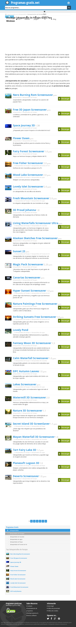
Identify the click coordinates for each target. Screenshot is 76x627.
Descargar (65, 99)
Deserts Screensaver (26, 476)
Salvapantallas (17, 97)
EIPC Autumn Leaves (26, 371)
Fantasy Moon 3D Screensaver (32, 343)
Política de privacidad (53, 608)
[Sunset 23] (9, 258)
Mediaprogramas (12, 605)
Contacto (29, 606)
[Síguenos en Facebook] (51, 619)
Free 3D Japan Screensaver (30, 109)
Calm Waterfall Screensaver (31, 358)
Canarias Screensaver (26, 277)
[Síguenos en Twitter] (48, 619)
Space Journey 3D (24, 125)
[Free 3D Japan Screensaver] (9, 116)
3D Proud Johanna (24, 210)
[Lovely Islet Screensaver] (9, 193)
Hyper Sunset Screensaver (29, 290)
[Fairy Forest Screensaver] (9, 158)
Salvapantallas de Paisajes (16, 533)
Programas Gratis (12, 527)
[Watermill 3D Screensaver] (9, 404)
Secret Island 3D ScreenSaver (31, 423)
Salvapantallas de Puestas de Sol (40, 165)
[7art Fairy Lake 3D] (9, 457)
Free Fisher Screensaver (28, 163)
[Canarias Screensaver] (9, 283)
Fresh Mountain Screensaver (31, 198)
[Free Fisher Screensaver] (9, 170)
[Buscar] (69, 7)
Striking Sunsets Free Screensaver (34, 317)
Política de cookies (52, 611)
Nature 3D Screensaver (27, 410)
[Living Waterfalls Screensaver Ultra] (9, 230)
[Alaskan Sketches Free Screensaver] (9, 245)
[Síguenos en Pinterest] (59, 619)
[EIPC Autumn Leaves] (9, 378)
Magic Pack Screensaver (28, 264)
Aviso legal (50, 606)
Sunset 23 (19, 251)
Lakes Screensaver (24, 384)
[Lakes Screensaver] (9, 391)
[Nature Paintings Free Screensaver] (9, 311)
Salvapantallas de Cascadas (39, 226)
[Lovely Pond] (9, 337)
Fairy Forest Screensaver (28, 151)
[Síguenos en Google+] (55, 619)
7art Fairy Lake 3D (24, 450)
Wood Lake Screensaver (28, 175)
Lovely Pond (20, 330)
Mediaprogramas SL (32, 613)
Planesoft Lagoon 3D (26, 463)
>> (46, 521)
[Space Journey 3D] (9, 131)
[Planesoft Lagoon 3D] (9, 470)
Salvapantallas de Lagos (38, 177)
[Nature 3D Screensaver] (9, 418)
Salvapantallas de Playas (38, 426)
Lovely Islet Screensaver (28, 186)
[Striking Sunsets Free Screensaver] (9, 324)
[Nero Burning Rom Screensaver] (9, 102)
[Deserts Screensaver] (9, 483)
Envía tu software (32, 615)
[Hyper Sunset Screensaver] (9, 298)
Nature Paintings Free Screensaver (35, 303)
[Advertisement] (37, 38)
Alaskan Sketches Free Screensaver (35, 238)
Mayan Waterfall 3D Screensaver (34, 437)
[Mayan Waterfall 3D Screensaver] (9, 444)
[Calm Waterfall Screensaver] (9, 365)
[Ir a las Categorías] (69, 2)
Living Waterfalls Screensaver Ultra (35, 223)
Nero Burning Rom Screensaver (33, 95)
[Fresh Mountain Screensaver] (9, 205)
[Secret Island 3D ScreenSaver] (9, 431)
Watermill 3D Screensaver (29, 397)
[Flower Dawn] (9, 144)
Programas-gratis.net (25, 2)
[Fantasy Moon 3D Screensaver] (9, 350)
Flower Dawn (21, 138)
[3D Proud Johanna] (9, 217)
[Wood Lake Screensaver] (9, 182)
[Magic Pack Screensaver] (9, 271)
